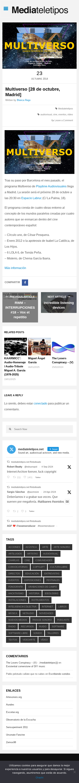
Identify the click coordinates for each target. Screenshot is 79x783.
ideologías (51, 593)
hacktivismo (16, 593)
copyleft (39, 567)
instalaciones (17, 600)
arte (45, 547)
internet (47, 606)
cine (55, 114)
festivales (53, 580)
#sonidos (58, 501)
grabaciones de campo (42, 587)
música (12, 613)
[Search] (10, 429)
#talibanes (44, 501)
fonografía (15, 587)
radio (11, 626)
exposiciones (32, 580)
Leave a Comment (64, 120)
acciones (14, 547)
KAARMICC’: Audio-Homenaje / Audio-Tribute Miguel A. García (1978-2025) (15, 366)
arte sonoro (62, 547)
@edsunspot (30, 466)
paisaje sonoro (42, 620)
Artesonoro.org (14, 697)
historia (34, 593)
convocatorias (18, 567)
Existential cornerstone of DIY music (25, 666)
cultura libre (58, 567)
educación (32, 573)
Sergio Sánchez (16, 492)
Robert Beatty (14, 466)
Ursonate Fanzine (15, 734)
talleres (53, 633)
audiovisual (46, 114)
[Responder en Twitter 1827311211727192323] (9, 511)
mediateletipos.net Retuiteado (26, 462)
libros (62, 606)
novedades (46, 613)
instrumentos (40, 600)
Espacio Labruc (31, 198)
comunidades (43, 560)
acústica (31, 547)
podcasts (63, 620)
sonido (37, 633)
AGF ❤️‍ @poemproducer (21, 526)
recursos (27, 626)
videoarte (29, 639)
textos (12, 639)
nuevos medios (17, 620)
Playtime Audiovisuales (51, 186)
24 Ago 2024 (49, 492)
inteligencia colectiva (22, 606)
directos (14, 573)
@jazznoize (33, 492)
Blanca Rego (23, 100)
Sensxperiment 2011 (17, 727)
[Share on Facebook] (25, 282)
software (58, 626)
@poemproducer (46, 526)
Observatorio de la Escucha (21, 719)
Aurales (10, 704)
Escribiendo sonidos (59, 674)
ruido (42, 626)
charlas (13, 560)
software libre (18, 633)
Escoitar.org (12, 712)
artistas (32, 553)
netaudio (28, 613)
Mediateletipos (65, 108)
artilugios (15, 553)
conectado (40, 403)
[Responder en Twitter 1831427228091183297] (9, 477)
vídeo (70, 114)
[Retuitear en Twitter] (8, 461)
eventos (62, 114)
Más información (15, 268)
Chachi (39, 777)
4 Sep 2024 (47, 466)
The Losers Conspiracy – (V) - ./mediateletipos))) (32, 662)
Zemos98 (11, 742)
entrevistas (51, 573)
